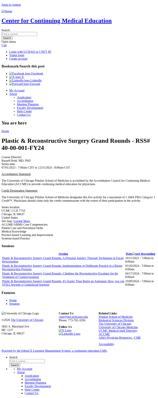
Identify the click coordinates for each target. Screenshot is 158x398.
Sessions (14, 303)
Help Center (24, 111)
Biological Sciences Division (116, 320)
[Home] (7, 11)
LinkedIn (36, 80)
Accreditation (25, 100)
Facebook (36, 73)
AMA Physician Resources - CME (120, 337)
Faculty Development (30, 107)
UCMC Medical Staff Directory (118, 330)
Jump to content (11, 4)
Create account (18, 58)
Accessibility (106, 344)
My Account (16, 90)
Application (24, 97)
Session (63, 253)
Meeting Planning (28, 104)
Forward (34, 84)
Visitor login (16, 55)
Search (6, 30)
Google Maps (21, 221)
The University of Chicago (27, 320)
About (13, 94)
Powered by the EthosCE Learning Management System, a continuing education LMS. (54, 350)
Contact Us (24, 114)
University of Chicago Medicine (118, 327)
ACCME (104, 334)
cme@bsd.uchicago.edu (73, 316)
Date (129, 253)
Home (5, 131)
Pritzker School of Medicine (116, 316)
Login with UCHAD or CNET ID (30, 51)
